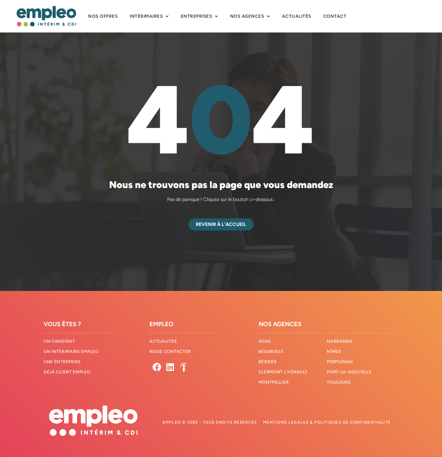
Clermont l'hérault (283, 372)
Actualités (296, 16)
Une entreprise (62, 361)
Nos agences (247, 16)
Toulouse (339, 382)
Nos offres (103, 16)
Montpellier (274, 382)
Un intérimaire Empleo (71, 351)
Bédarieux (271, 351)
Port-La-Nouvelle (349, 372)
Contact (335, 16)
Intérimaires (146, 16)
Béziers (268, 361)
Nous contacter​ (170, 351)
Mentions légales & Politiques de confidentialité (327, 422)
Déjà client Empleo (67, 372)
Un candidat (59, 341)
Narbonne (340, 341)
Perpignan (340, 361)
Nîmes (334, 351)
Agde (265, 341)
